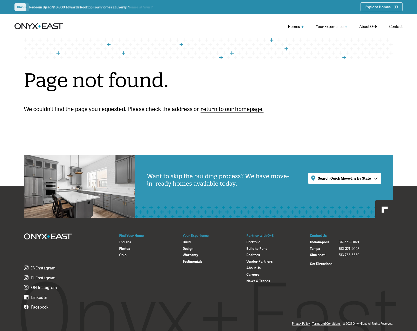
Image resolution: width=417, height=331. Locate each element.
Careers (252, 274)
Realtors (253, 255)
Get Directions (321, 263)
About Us (253, 268)
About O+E (368, 26)
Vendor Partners (259, 261)
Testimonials (192, 261)
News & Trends (258, 281)
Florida (124, 248)
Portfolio (253, 242)
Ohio (122, 255)
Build (187, 242)
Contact (396, 26)
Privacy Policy (301, 323)
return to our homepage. (232, 108)
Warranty (190, 255)
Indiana (125, 242)
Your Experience (330, 26)
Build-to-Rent (256, 248)
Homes (294, 26)
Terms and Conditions (326, 323)
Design (188, 248)
